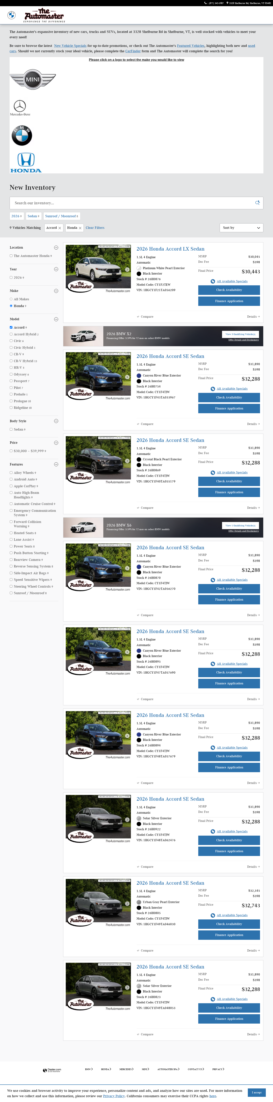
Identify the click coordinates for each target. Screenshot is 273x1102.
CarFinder (133, 51)
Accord (51, 228)
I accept (257, 1092)
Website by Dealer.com (52, 1070)
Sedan (33, 216)
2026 (16, 216)
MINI (144, 1069)
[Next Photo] (127, 269)
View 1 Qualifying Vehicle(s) (240, 526)
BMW (88, 1069)
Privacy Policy (114, 1096)
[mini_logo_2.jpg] (33, 79)
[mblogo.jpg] (21, 108)
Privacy (217, 1069)
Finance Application (229, 301)
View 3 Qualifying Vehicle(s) (240, 335)
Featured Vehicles (190, 46)
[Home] (11, 15)
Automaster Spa (167, 1069)
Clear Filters (95, 228)
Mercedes (126, 1069)
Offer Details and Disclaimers (243, 340)
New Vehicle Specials (70, 46)
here (212, 1096)
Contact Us (195, 1069)
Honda (72, 228)
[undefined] (136, 79)
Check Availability (229, 290)
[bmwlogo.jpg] (22, 135)
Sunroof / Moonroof (61, 216)
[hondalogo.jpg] (26, 162)
